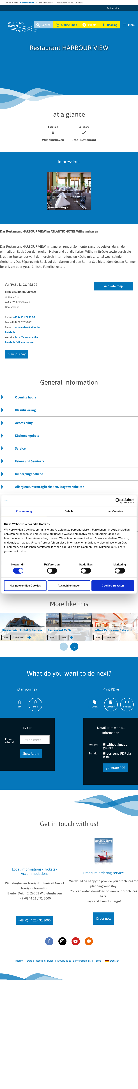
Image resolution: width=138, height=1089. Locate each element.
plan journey (17, 354)
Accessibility (24, 423)
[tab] (19, 704)
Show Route (30, 754)
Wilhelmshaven (27, 2)
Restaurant (19, 637)
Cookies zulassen (113, 585)
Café (6, 637)
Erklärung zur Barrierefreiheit (74, 960)
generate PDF (115, 768)
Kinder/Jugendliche (29, 474)
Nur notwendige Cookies (25, 585)
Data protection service (40, 960)
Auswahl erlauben (69, 585)
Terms (97, 960)
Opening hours (25, 397)
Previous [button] (64, 647)
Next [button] (74, 647)
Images (93, 744)
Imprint (19, 960)
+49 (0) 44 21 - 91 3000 (34, 920)
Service (20, 448)
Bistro (52, 637)
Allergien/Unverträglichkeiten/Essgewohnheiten (49, 487)
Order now (103, 918)
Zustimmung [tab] (24, 511)
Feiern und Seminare (30, 461)
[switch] (52, 570)
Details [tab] (69, 511)
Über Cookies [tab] (114, 511)
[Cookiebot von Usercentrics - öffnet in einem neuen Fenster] (118, 500)
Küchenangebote (27, 436)
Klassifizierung (25, 410)
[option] (69, 194)
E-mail (92, 753)
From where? (9, 741)
